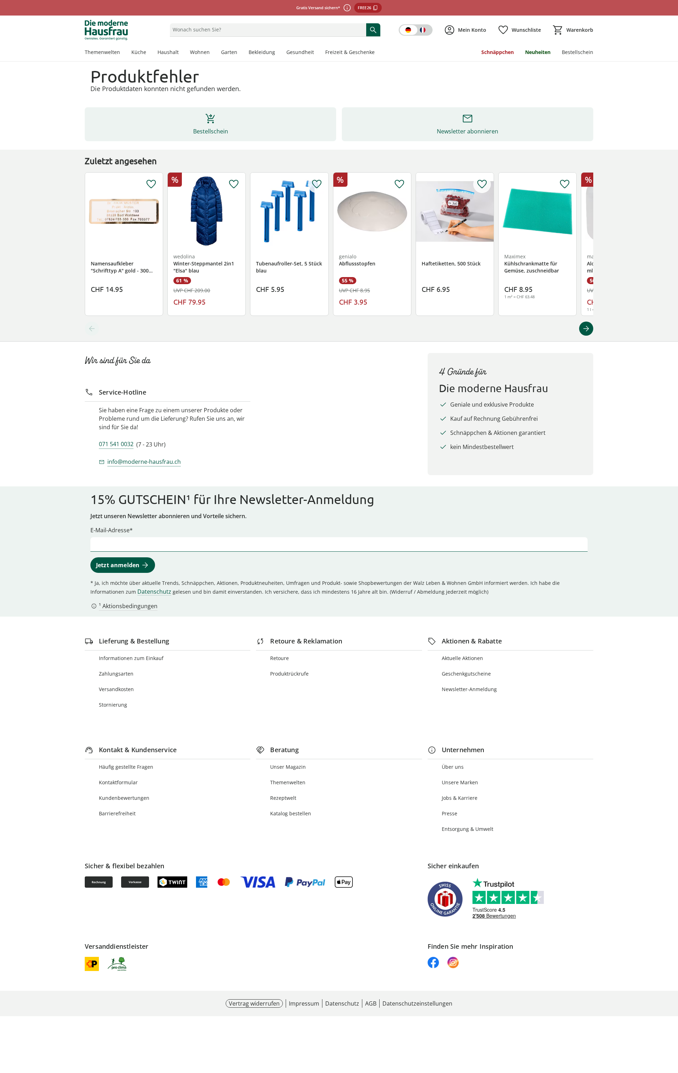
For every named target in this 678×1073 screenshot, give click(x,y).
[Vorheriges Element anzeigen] (92, 329)
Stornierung (113, 704)
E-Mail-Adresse (110, 530)
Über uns (453, 766)
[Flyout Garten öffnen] (240, 53)
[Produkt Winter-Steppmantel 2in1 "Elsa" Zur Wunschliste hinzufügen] (234, 184)
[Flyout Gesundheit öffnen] (317, 53)
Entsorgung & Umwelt (467, 829)
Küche (138, 52)
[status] (266, 29)
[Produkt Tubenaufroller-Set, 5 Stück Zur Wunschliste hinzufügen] (317, 184)
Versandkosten (116, 689)
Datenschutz (154, 591)
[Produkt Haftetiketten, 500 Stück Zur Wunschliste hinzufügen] (482, 184)
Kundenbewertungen (124, 798)
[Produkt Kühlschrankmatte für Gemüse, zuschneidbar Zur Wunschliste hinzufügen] (564, 184)
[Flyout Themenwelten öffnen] (123, 53)
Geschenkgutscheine (466, 673)
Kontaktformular (118, 782)
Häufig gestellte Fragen (126, 766)
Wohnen (200, 52)
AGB (370, 1003)
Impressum (304, 1003)
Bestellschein (577, 52)
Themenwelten (102, 52)
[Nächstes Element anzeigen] (586, 329)
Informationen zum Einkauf (131, 658)
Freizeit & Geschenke (350, 52)
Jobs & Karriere (459, 798)
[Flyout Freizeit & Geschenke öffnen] (377, 53)
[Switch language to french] (416, 30)
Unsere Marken (460, 782)
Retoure (279, 658)
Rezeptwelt (283, 798)
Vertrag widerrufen (254, 1003)
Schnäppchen (497, 52)
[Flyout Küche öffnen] (149, 53)
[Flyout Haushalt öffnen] (181, 53)
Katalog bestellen (290, 813)
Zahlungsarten (116, 673)
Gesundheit (300, 52)
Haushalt (168, 52)
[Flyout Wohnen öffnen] (212, 53)
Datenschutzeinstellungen (417, 1003)
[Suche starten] (373, 29)
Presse (449, 813)
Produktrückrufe (289, 673)
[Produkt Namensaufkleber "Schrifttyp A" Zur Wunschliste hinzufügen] (151, 184)
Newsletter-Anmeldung (469, 689)
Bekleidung (262, 52)
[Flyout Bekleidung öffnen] (278, 53)
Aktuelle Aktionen (462, 658)
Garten (229, 52)
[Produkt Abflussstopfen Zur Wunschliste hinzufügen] (399, 184)
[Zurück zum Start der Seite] (669, 1022)
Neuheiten (538, 52)
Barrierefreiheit (117, 813)
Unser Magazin (288, 766)
